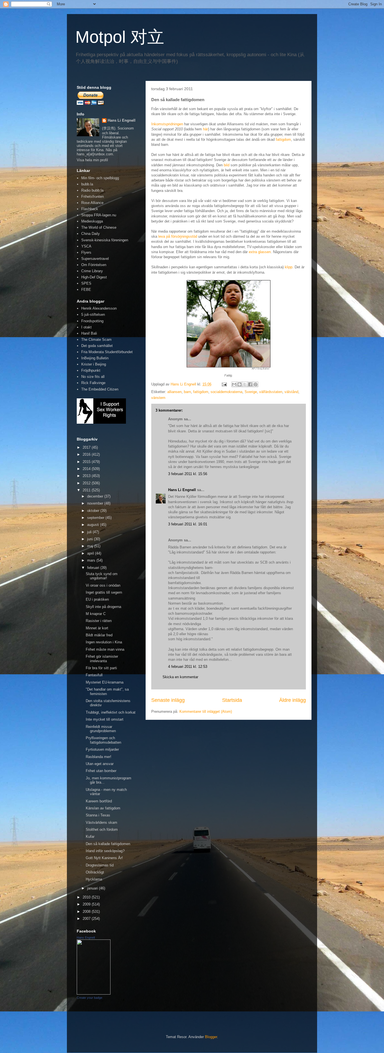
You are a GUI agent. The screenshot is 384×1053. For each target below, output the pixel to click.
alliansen (174, 392)
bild (226, 165)
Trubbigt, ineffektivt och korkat (110, 712)
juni (90, 539)
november (95, 503)
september (96, 518)
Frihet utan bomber (101, 771)
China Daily (90, 234)
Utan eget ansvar (100, 764)
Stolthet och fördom (102, 829)
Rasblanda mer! (98, 757)
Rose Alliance (92, 203)
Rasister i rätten (99, 621)
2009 (87, 904)
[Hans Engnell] (93, 993)
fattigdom (283, 139)
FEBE (86, 289)
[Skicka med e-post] (234, 384)
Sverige (251, 392)
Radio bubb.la (92, 190)
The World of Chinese (98, 227)
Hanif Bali (89, 333)
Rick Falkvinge (93, 383)
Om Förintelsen (93, 265)
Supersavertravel (95, 259)
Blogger (211, 1037)
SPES (86, 283)
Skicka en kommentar (180, 677)
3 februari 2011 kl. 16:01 (187, 524)
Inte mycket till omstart (104, 719)
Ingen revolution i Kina (104, 642)
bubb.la (87, 184)
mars (91, 560)
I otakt (86, 327)
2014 (87, 469)
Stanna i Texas (98, 815)
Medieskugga (92, 221)
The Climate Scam (96, 339)
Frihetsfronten (92, 196)
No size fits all (93, 377)
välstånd (291, 392)
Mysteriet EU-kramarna (104, 682)
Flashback (89, 209)
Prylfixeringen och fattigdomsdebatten (103, 740)
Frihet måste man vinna (105, 649)
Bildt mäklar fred (99, 635)
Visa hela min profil (92, 160)
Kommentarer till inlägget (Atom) (205, 711)
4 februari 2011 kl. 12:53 (187, 666)
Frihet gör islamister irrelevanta (102, 658)
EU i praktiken (97, 599)
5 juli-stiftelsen (93, 314)
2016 (87, 454)
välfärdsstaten (270, 392)
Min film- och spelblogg (100, 178)
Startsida (232, 700)
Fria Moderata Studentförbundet (107, 352)
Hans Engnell (86, 937)
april (91, 553)
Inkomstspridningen (167, 124)
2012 (87, 483)
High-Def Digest (94, 277)
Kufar (90, 836)
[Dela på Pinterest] (255, 384)
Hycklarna (94, 879)
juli (90, 532)
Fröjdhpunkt (90, 370)
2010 (87, 897)
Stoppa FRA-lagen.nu (98, 215)
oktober (93, 511)
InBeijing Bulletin (95, 358)
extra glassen (260, 252)
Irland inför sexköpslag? (105, 851)
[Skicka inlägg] (224, 384)
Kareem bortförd (99, 801)
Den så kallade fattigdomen (108, 844)
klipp (288, 267)
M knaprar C (96, 614)
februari (93, 568)
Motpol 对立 (119, 37)
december (95, 496)
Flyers (86, 252)
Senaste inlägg (168, 700)
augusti (93, 525)
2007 (87, 918)
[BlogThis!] (239, 384)
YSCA (86, 246)
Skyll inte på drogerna (103, 607)
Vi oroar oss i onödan (103, 585)
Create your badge (89, 997)
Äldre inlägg (292, 700)
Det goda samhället (97, 346)
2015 (87, 462)
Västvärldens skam (101, 822)
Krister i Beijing (93, 364)
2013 (87, 476)
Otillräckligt (95, 872)
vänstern (158, 398)
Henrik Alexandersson (99, 308)
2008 (87, 911)
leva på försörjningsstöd (177, 236)
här (205, 129)
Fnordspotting (92, 321)
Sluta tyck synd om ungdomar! (102, 576)
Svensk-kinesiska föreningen (104, 240)
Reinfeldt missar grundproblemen (101, 729)
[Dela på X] (245, 384)
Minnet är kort (97, 628)
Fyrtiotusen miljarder (102, 749)
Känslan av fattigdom (103, 808)
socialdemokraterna (226, 392)
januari (93, 888)
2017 (87, 447)
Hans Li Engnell (182, 490)
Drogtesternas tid (100, 865)
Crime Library (92, 271)
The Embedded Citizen (99, 389)
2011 (87, 490)
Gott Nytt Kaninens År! (104, 858)
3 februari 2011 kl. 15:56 (187, 474)
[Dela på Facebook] (250, 384)
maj (90, 546)
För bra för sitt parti (101, 668)
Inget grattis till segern (104, 592)
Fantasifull (94, 675)
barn (187, 392)
